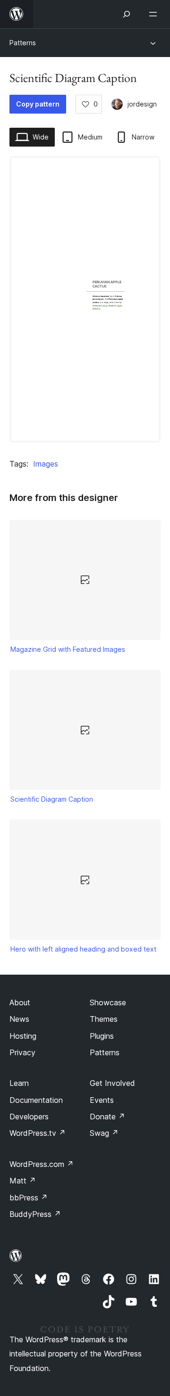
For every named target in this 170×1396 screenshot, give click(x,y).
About (19, 1002)
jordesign (142, 104)
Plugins (102, 1036)
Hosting (22, 1036)
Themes (104, 1019)
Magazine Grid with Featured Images (67, 649)
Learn (19, 1083)
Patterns (22, 43)
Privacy (22, 1052)
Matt (22, 1180)
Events (102, 1100)
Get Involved (112, 1083)
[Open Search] (126, 14)
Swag (104, 1133)
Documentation (36, 1100)
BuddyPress (35, 1214)
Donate (107, 1116)
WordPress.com (41, 1164)
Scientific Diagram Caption (51, 799)
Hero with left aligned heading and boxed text (83, 949)
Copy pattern (38, 104)
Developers (29, 1116)
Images (45, 463)
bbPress (28, 1197)
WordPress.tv (37, 1133)
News (19, 1019)
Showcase (108, 1002)
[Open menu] (155, 14)
